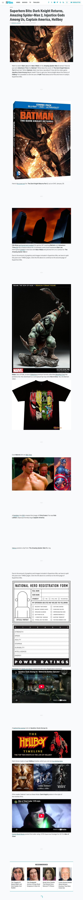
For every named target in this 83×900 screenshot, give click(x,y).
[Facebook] (49, 2)
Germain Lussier (16, 23)
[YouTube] (54, 2)
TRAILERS (36, 2)
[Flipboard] (57, 2)
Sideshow (33, 374)
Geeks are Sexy (26, 669)
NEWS (18, 2)
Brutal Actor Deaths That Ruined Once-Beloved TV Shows (49, 884)
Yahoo (14, 548)
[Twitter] (52, 2)
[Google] (60, 2)
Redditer (16, 515)
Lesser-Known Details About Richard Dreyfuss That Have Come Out (65, 885)
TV (30, 2)
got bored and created (26, 245)
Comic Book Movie (18, 834)
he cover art (21, 184)
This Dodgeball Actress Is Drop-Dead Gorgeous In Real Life (33, 884)
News (11, 7)
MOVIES (24, 2)
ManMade (15, 669)
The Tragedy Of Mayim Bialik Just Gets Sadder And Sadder (16, 885)
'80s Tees (29, 455)
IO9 (17, 247)
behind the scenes (19, 728)
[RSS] (63, 2)
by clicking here (57, 761)
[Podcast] (67, 2)
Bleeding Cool (60, 374)
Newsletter (76, 2)
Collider (22, 250)
